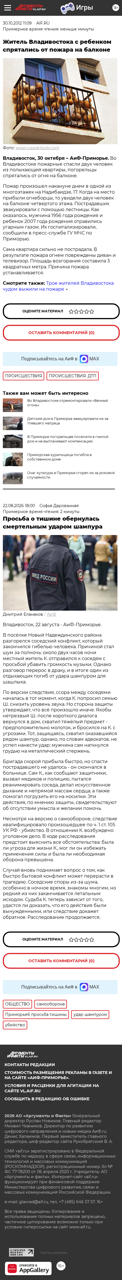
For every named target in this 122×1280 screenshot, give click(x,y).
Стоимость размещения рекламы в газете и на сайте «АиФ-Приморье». (58, 1075)
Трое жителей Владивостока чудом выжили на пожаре (58, 286)
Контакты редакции (30, 1064)
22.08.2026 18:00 (19, 505)
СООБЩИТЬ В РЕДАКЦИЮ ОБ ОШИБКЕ (47, 1098)
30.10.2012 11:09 (17, 23)
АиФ (51, 614)
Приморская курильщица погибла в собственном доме (59, 457)
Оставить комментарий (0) (61, 332)
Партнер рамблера (53, 1252)
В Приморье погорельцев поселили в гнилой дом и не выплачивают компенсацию (67, 439)
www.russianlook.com (37, 147)
